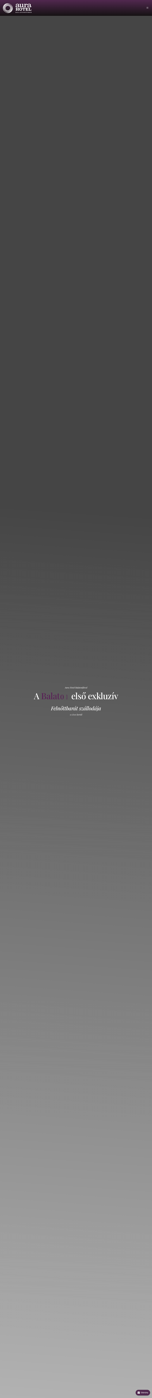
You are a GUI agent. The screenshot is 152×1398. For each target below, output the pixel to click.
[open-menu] (147, 8)
